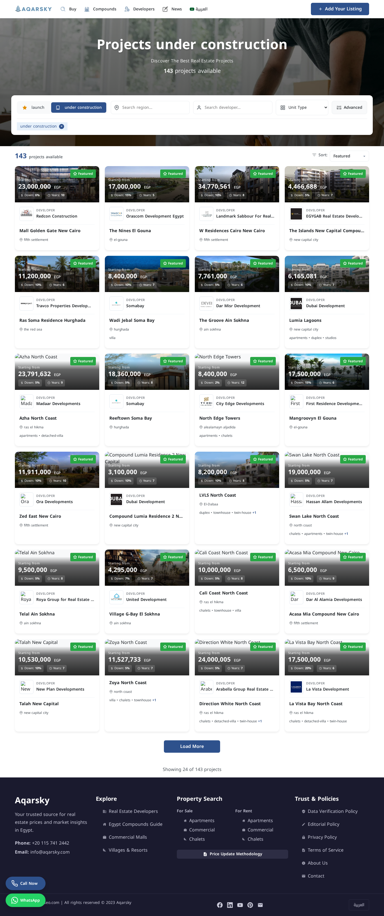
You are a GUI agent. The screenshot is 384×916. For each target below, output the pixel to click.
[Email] (260, 905)
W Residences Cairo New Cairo (232, 231)
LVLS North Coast (217, 495)
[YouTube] (240, 905)
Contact (316, 876)
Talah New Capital (39, 704)
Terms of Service (326, 850)
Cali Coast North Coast (223, 593)
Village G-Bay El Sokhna (134, 614)
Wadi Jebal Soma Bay (132, 320)
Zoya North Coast (128, 683)
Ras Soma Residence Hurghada (52, 320)
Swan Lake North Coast (314, 516)
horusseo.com (46, 902)
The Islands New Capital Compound (327, 231)
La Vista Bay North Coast (316, 704)
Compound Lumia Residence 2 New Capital (147, 516)
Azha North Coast (38, 418)
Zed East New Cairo (40, 516)
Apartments (201, 820)
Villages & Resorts (128, 850)
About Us (318, 863)
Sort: (323, 155)
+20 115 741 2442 (50, 843)
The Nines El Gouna (130, 231)
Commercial (202, 830)
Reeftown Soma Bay (130, 418)
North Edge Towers (219, 418)
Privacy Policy (322, 837)
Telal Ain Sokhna (37, 614)
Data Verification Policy (333, 811)
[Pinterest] (250, 905)
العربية (359, 905)
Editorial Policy (323, 824)
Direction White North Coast (230, 704)
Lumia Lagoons (305, 320)
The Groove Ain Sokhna (224, 320)
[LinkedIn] (230, 905)
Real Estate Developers (133, 811)
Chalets (197, 839)
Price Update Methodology (236, 854)
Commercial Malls (128, 837)
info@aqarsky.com (50, 852)
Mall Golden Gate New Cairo (49, 231)
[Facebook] (220, 905)
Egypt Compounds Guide (135, 824)
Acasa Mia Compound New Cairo (324, 614)
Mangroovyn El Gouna (312, 418)
